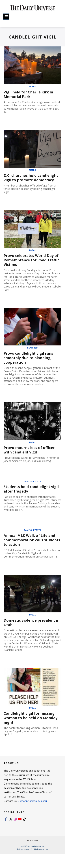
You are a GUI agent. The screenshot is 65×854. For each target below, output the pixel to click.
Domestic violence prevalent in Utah (31, 622)
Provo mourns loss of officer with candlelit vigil (29, 450)
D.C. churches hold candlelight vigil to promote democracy (31, 177)
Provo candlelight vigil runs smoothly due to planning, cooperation (28, 358)
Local (32, 250)
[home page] (32, 9)
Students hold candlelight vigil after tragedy (31, 489)
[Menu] (6, 17)
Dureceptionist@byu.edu (32, 800)
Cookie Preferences (39, 849)
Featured (32, 348)
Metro (32, 87)
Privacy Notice (23, 849)
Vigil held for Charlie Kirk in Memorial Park (28, 94)
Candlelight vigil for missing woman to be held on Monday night (30, 718)
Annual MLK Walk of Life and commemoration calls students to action (32, 540)
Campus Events (32, 481)
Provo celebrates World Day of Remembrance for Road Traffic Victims (31, 260)
